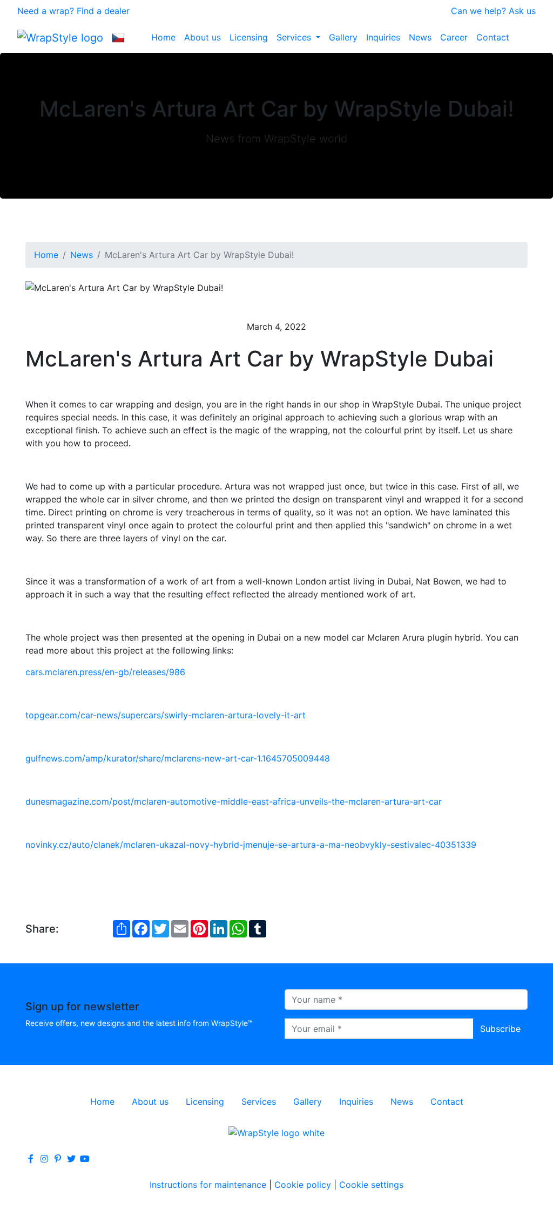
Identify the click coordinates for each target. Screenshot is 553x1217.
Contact (492, 37)
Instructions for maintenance (208, 1184)
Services (295, 37)
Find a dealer (103, 10)
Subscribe (500, 1028)
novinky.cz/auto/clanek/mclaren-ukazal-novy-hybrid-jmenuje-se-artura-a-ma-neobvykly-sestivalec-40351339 (250, 844)
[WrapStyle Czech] (118, 37)
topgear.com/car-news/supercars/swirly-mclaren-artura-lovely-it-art (165, 715)
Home (163, 37)
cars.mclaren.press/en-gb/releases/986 (105, 672)
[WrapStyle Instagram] (44, 1158)
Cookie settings (371, 1184)
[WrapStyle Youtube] (84, 1158)
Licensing (249, 37)
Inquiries (383, 37)
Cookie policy (302, 1184)
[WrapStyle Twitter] (71, 1158)
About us (202, 37)
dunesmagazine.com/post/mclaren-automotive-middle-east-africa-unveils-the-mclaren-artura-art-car (233, 801)
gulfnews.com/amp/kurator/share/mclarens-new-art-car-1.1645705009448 (177, 758)
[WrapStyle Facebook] (30, 1158)
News (420, 37)
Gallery (343, 37)
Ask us (522, 10)
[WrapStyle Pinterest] (57, 1158)
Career (454, 37)
